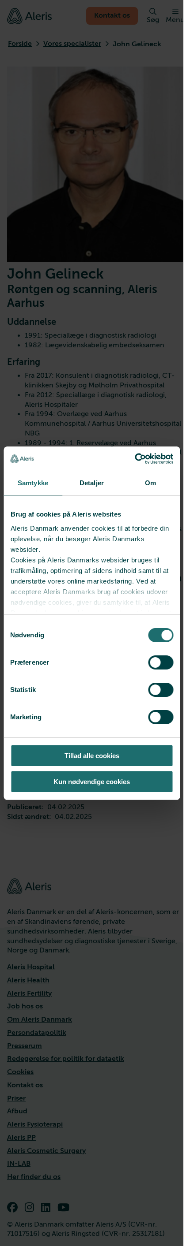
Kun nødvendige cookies (91, 781)
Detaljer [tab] (92, 483)
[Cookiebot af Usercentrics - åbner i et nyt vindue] (134, 459)
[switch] (160, 662)
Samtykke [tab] (33, 483)
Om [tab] (150, 483)
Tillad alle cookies (92, 755)
